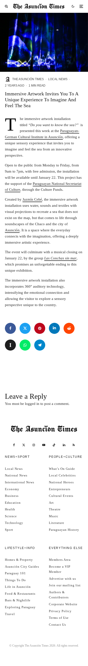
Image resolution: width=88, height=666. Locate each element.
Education (13, 502)
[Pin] (39, 328)
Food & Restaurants (20, 593)
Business (12, 496)
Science (11, 516)
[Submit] (69, 328)
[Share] (10, 328)
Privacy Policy (60, 611)
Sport (9, 530)
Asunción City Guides (22, 566)
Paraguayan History (64, 530)
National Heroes (61, 482)
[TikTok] (54, 445)
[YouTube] (44, 445)
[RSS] (73, 445)
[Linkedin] (64, 445)
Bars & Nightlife (18, 600)
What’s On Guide (62, 469)
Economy (12, 489)
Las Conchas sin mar (60, 258)
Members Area (60, 560)
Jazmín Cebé (32, 199)
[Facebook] (14, 445)
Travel (10, 614)
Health (10, 509)
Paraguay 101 (15, 573)
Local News (57, 79)
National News (16, 475)
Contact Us (57, 624)
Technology (14, 523)
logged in (32, 404)
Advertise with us (62, 578)
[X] (24, 445)
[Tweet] (25, 328)
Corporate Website (63, 604)
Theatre (55, 509)
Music (53, 516)
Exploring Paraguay (20, 607)
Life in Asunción (18, 587)
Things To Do (15, 580)
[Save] (10, 345)
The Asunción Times (28, 79)
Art (51, 502)
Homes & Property (19, 560)
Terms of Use (59, 618)
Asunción (12, 230)
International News (19, 482)
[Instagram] (34, 445)
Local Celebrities (62, 475)
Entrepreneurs (59, 489)
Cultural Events (61, 496)
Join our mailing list (65, 585)
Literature (56, 523)
